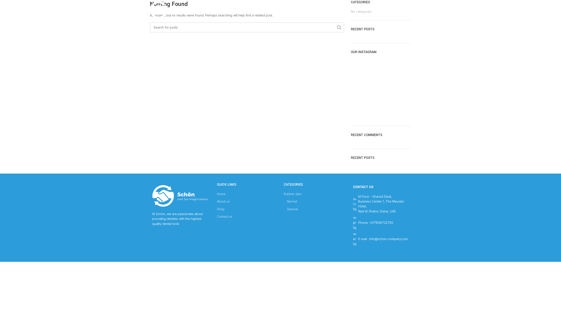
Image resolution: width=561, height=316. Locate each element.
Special (292, 209)
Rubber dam (293, 194)
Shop (221, 209)
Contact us (224, 216)
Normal (292, 201)
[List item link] (381, 222)
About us (223, 201)
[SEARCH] (339, 27)
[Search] (409, 9)
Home (221, 194)
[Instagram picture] (360, 68)
